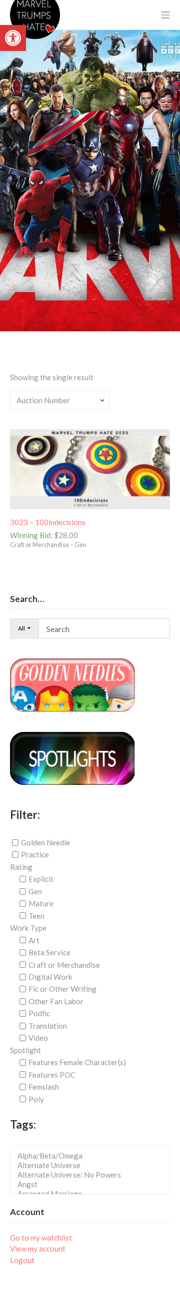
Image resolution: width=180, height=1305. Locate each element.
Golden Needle (45, 842)
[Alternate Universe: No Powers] (93, 1175)
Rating (21, 866)
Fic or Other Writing (62, 988)
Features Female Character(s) (77, 1062)
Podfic (39, 1013)
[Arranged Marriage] (93, 1194)
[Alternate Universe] (93, 1165)
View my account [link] (38, 1248)
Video (38, 1037)
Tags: (23, 1124)
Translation (47, 1025)
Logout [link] (22, 1260)
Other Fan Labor (56, 1001)
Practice (35, 854)
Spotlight (25, 1050)
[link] (13, 38)
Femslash (43, 1086)
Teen (36, 915)
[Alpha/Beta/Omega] (93, 1156)
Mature (41, 903)
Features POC (52, 1074)
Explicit (41, 878)
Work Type (28, 927)
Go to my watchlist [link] (41, 1237)
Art (34, 940)
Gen (35, 891)
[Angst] (93, 1184)
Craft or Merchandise (64, 964)
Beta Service (49, 952)
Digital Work (50, 976)
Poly (36, 1098)
